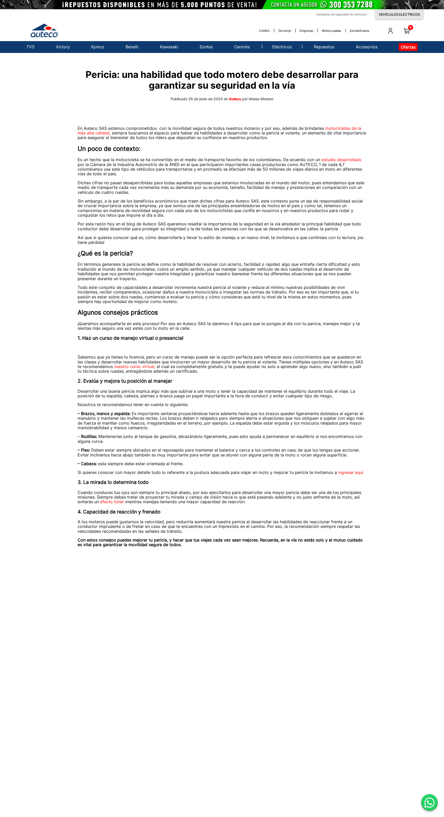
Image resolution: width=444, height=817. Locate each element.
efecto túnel (111, 501)
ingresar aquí (350, 472)
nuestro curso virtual (133, 366)
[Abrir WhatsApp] (429, 802)
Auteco (235, 99)
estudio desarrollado (341, 159)
